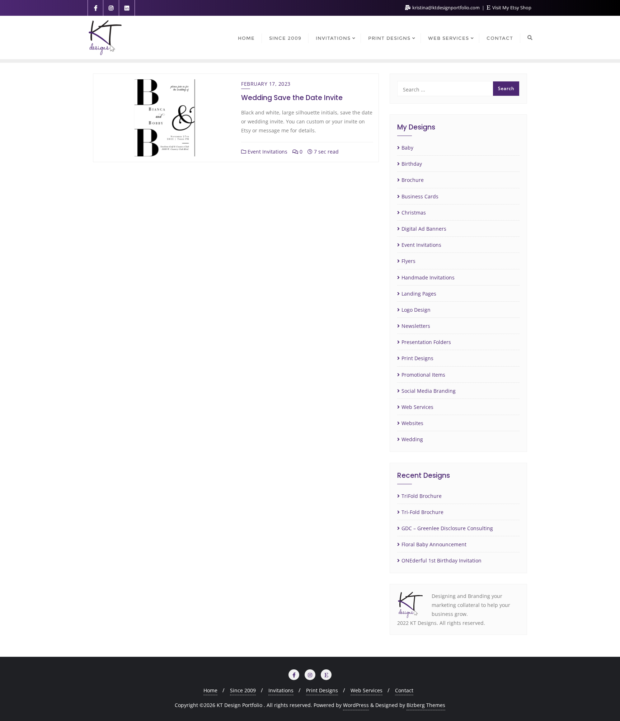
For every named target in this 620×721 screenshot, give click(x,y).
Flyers (408, 261)
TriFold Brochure (421, 496)
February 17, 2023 (266, 83)
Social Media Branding (428, 390)
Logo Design (416, 309)
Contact (404, 690)
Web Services (417, 407)
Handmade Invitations (428, 277)
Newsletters (415, 325)
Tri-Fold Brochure (422, 512)
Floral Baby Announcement (433, 544)
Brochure (412, 179)
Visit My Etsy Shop (511, 7)
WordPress (356, 705)
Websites (412, 423)
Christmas (413, 212)
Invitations (280, 690)
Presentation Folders (426, 342)
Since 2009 (243, 690)
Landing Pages (418, 293)
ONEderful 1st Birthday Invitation (441, 560)
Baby (407, 147)
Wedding (412, 439)
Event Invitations (266, 151)
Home (210, 690)
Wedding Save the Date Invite (292, 98)
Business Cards (419, 196)
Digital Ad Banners (423, 228)
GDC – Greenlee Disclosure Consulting (447, 528)
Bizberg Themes (426, 705)
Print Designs (417, 358)
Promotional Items (423, 374)
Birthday (411, 163)
